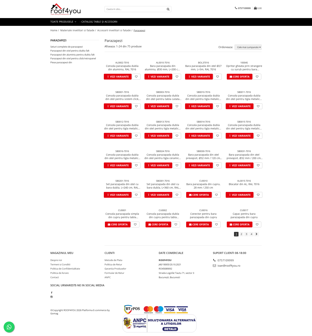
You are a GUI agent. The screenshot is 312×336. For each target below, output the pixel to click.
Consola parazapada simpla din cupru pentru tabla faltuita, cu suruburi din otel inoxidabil (122, 215)
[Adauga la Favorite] (136, 77)
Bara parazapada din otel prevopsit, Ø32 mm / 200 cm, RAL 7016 (244, 156)
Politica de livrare (59, 273)
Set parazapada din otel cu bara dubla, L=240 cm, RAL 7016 (122, 185)
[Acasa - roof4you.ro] (68, 9)
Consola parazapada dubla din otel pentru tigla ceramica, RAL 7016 (162, 156)
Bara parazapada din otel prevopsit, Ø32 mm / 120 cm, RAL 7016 (203, 156)
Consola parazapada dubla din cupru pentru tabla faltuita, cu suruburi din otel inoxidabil (163, 215)
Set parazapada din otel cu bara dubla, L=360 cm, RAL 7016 (163, 185)
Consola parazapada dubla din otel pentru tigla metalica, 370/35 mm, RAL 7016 (203, 126)
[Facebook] (51, 292)
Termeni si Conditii (60, 264)
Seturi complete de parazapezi (66, 46)
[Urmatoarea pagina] (256, 234)
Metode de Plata (113, 260)
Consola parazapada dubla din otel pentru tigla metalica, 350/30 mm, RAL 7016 (122, 126)
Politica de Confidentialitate (65, 268)
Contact (54, 277)
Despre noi (56, 260)
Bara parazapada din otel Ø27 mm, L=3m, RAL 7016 (203, 67)
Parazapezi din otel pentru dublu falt (69, 50)
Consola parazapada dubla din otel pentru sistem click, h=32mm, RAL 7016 (122, 97)
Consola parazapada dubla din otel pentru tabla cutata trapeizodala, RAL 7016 (162, 97)
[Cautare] (168, 9)
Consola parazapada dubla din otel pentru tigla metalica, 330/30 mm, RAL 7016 (244, 126)
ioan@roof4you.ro (228, 265)
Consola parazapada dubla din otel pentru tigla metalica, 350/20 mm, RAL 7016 (203, 97)
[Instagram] (51, 296)
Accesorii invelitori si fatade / (115, 30)
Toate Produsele (62, 21)
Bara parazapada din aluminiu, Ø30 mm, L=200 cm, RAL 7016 (163, 67)
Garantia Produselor (115, 268)
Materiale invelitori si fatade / (78, 30)
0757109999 (225, 260)
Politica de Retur (113, 264)
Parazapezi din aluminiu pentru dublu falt (72, 54)
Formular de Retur (114, 273)
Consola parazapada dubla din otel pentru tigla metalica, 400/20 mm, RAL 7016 (244, 97)
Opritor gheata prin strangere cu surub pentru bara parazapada (244, 67)
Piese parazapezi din (61, 62)
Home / (55, 30)
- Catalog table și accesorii (98, 21)
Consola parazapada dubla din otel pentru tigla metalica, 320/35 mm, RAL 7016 (163, 126)
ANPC (108, 277)
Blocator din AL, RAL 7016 (244, 184)
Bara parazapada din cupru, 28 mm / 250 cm (203, 185)
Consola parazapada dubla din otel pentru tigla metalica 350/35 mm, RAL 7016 (122, 156)
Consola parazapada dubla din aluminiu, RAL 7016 (122, 67)
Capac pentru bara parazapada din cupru (244, 215)
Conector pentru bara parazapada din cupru (203, 215)
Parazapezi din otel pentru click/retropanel (73, 58)
